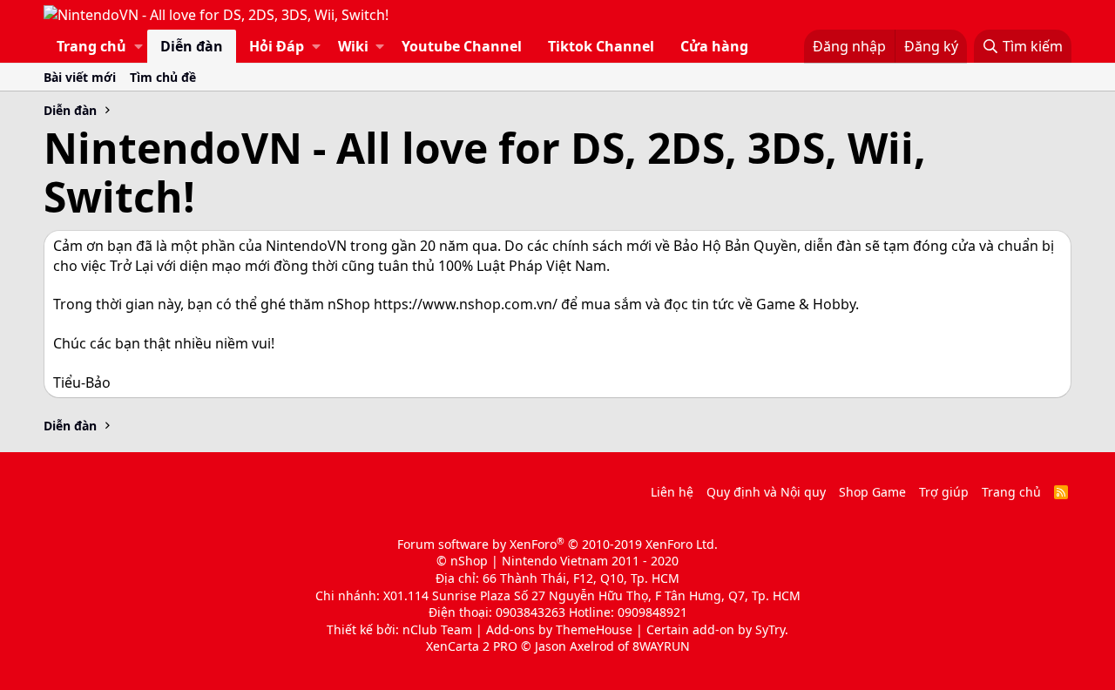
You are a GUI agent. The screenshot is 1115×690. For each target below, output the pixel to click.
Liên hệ (672, 492)
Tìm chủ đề (163, 77)
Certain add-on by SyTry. (717, 629)
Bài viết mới (80, 77)
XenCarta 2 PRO (471, 646)
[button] (138, 46)
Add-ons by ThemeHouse (559, 629)
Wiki (353, 46)
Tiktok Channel (601, 46)
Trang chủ (91, 46)
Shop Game (872, 492)
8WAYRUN (661, 646)
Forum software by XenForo (557, 544)
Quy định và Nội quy (766, 492)
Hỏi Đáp (276, 46)
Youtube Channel (462, 46)
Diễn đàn (191, 46)
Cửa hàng (714, 46)
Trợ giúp (944, 492)
